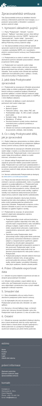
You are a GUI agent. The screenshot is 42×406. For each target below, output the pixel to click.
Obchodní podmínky (8, 371)
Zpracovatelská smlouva (10, 376)
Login (3, 356)
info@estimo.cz (11, 397)
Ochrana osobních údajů (10, 373)
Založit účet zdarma (8, 358)
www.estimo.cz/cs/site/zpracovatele (16, 176)
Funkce (4, 352)
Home (4, 349)
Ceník (4, 354)
